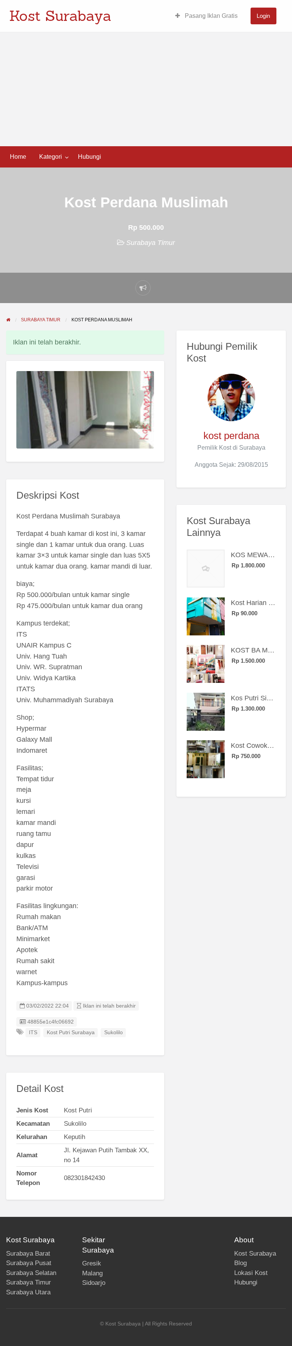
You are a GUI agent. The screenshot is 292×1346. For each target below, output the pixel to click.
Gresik (91, 1263)
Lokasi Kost (251, 1273)
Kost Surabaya (60, 15)
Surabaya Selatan (31, 1273)
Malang (92, 1273)
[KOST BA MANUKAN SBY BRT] (206, 663)
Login (263, 16)
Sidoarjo (93, 1283)
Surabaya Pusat (28, 1263)
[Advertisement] (146, 89)
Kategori (50, 156)
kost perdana (231, 435)
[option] (85, 410)
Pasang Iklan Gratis (210, 16)
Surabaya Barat (28, 1253)
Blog (240, 1263)
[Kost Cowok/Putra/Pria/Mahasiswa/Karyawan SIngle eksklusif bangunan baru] (206, 759)
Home (18, 156)
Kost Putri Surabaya (71, 1032)
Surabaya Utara (28, 1292)
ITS (33, 1032)
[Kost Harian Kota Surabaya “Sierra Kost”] (206, 616)
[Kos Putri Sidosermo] (206, 711)
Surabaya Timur (150, 242)
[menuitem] (206, 16)
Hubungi (89, 156)
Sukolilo (113, 1032)
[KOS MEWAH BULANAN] (206, 568)
